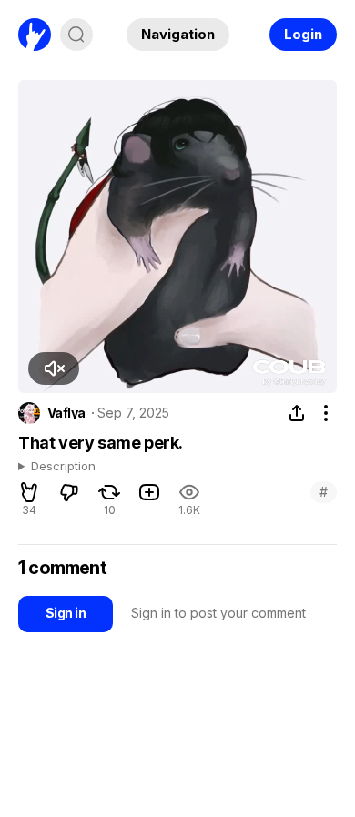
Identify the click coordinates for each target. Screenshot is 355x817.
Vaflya (66, 413)
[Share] (297, 413)
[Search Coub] (76, 34)
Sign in (66, 612)
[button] (53, 368)
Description (63, 466)
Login (303, 34)
